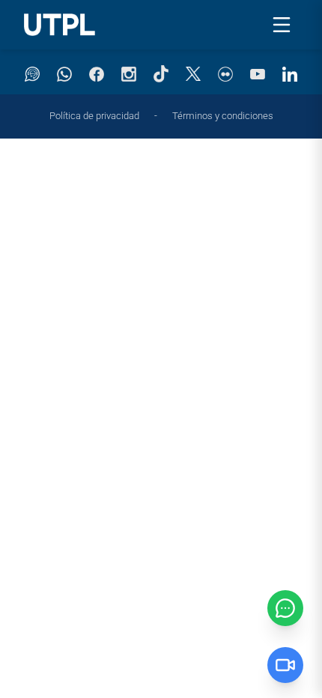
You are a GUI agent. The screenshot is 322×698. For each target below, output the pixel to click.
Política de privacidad (94, 115)
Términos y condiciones (222, 115)
